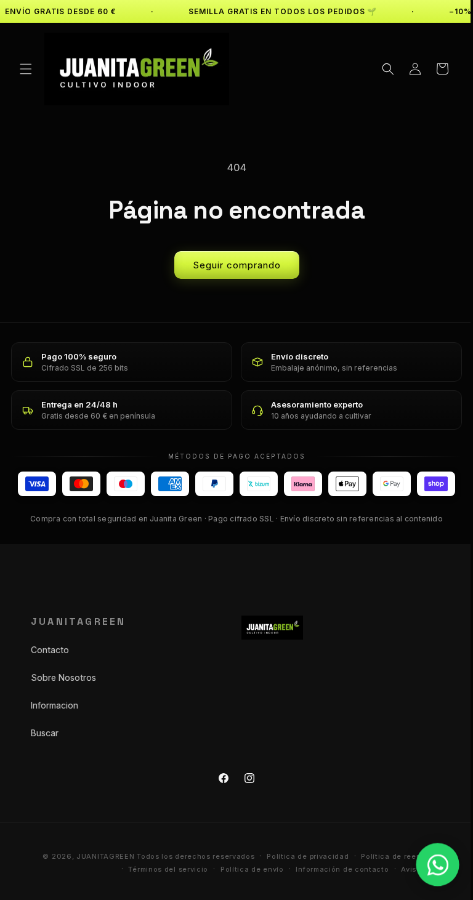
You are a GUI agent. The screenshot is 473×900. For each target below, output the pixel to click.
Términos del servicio (159, 869)
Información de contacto (332, 869)
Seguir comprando (232, 265)
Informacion (54, 705)
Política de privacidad (298, 856)
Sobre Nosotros (63, 677)
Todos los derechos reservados (186, 856)
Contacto (50, 650)
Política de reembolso (392, 856)
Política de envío (243, 869)
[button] (25, 68)
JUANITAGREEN (96, 856)
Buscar (45, 733)
